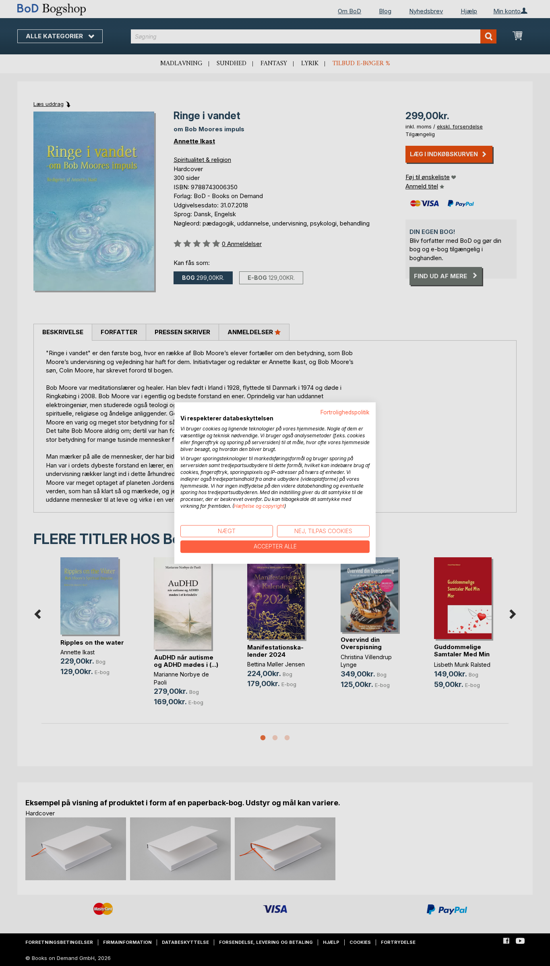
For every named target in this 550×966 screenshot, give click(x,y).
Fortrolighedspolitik (345, 412)
